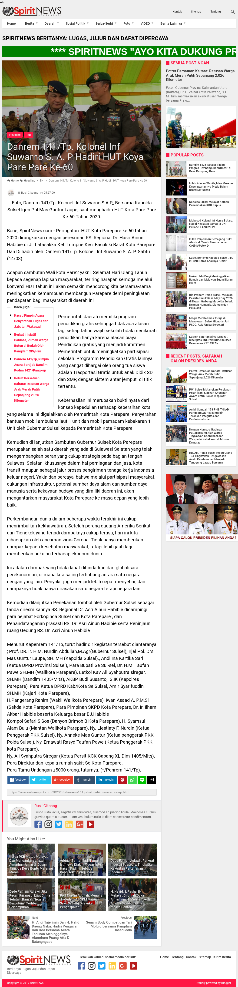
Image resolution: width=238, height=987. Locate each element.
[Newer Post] (14, 919)
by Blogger (224, 983)
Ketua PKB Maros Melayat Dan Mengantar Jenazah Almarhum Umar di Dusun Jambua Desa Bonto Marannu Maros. (31, 864)
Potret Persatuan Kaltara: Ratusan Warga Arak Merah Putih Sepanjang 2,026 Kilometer (31, 389)
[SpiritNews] (37, 11)
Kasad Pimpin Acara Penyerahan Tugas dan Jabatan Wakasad (31, 321)
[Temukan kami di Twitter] (58, 824)
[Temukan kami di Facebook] (38, 824)
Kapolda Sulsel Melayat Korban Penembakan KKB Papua (209, 203)
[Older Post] (149, 919)
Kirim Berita (222, 957)
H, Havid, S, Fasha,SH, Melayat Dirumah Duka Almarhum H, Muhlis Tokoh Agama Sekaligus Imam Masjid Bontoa (130, 899)
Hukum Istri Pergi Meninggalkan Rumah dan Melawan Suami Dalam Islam (211, 280)
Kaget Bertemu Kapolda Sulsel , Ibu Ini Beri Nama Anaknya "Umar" (211, 259)
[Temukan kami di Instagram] (48, 824)
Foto (126, 23)
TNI (28, 134)
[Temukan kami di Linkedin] (69, 824)
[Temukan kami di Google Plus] (80, 824)
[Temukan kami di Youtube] (90, 824)
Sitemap (196, 11)
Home (11, 23)
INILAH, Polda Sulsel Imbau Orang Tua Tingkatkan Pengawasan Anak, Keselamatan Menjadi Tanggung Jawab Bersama (210, 457)
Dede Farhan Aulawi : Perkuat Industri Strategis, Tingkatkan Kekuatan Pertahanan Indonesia (132, 866)
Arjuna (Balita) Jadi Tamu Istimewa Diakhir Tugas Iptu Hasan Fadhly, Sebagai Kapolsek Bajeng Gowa (80, 866)
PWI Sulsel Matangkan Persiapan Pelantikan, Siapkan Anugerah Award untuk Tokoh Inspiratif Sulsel (210, 394)
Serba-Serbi (104, 23)
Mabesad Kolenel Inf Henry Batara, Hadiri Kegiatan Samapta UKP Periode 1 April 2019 (211, 224)
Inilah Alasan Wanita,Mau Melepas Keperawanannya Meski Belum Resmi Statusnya (211, 187)
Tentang (216, 11)
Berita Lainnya (171, 23)
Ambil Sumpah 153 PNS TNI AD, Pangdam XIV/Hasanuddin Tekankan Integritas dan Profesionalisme (209, 414)
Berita (29, 23)
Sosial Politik (75, 23)
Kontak (177, 11)
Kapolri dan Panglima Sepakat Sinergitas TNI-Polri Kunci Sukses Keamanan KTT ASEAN (210, 340)
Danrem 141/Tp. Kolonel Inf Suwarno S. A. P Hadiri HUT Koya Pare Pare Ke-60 (75, 157)
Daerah (50, 23)
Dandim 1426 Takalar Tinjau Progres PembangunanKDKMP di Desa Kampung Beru (210, 168)
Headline (14, 134)
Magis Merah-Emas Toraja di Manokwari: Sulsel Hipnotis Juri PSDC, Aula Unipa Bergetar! (209, 321)
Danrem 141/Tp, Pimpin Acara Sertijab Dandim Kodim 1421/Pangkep (31, 364)
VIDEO (145, 23)
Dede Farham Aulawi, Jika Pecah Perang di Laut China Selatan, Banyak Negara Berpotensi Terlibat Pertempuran (29, 899)
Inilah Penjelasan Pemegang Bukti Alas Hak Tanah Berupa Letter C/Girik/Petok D (210, 242)
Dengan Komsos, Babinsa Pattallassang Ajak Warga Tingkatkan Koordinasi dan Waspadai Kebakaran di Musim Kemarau (209, 436)
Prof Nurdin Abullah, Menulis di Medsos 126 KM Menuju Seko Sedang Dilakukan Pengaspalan (81, 901)
